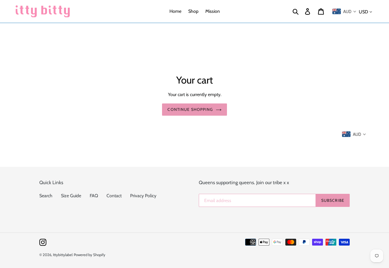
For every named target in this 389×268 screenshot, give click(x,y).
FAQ (94, 195)
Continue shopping (190, 109)
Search (45, 195)
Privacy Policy (143, 195)
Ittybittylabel (63, 254)
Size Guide (71, 195)
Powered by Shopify (89, 254)
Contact (114, 195)
